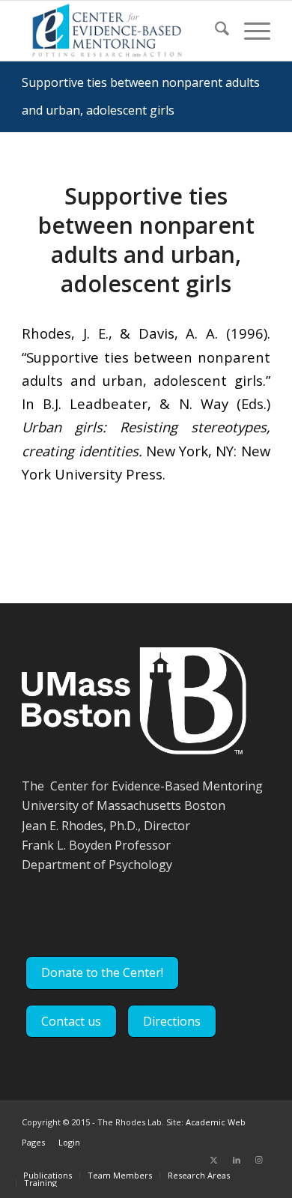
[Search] (214, 31)
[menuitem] (214, 31)
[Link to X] (214, 1160)
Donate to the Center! (102, 972)
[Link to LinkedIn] (236, 1160)
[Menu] (249, 31)
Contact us (71, 1021)
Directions (172, 1021)
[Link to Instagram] (259, 1160)
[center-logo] (121, 31)
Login (69, 1142)
